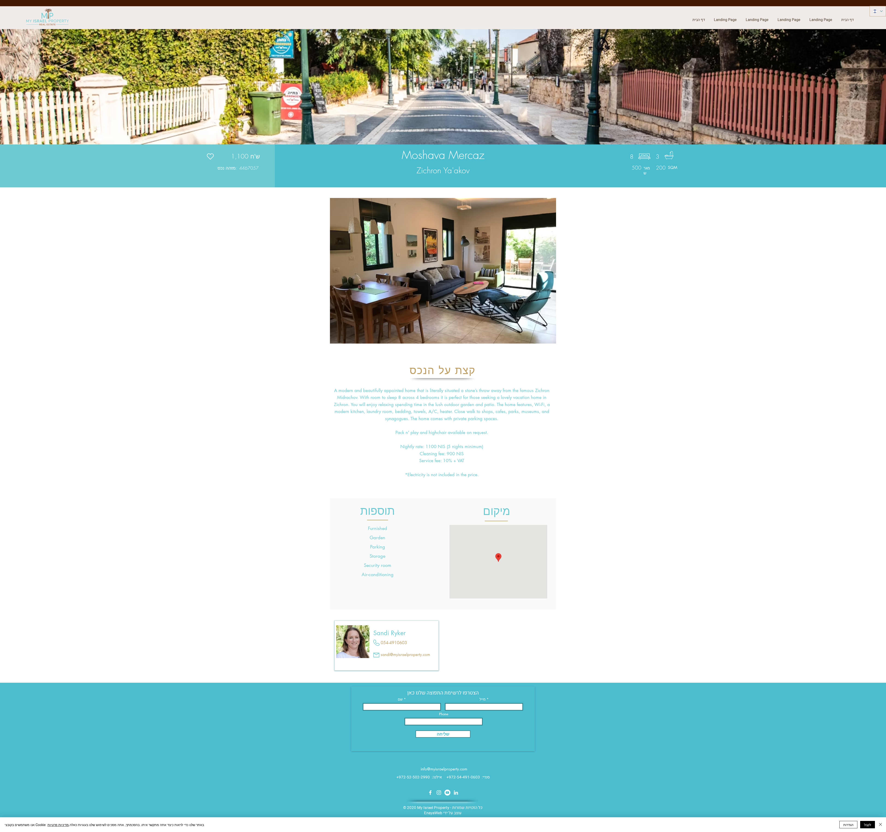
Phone (443, 714)
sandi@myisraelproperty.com (405, 654)
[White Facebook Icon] (430, 793)
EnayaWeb (433, 813)
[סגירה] (880, 824)
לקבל (867, 824)
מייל (482, 699)
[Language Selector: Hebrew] (878, 11)
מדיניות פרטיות (58, 824)
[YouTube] (447, 793)
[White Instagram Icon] (439, 793)
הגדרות (848, 824)
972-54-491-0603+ (463, 777)
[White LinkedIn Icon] (456, 793)
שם (400, 699)
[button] (443, 271)
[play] (543, 339)
